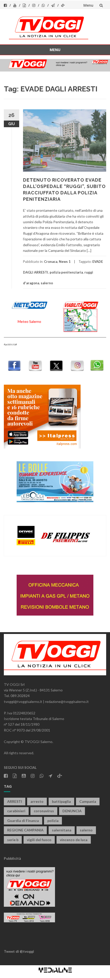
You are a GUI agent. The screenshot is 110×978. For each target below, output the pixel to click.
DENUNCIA (72, 811)
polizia (53, 820)
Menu (88, 5)
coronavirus (44, 811)
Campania (87, 801)
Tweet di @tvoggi (19, 951)
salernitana (61, 830)
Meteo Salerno (29, 321)
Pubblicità (12, 858)
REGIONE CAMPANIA (25, 830)
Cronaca (50, 262)
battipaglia (61, 801)
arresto (36, 801)
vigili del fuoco (39, 840)
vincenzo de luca (73, 840)
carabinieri (16, 811)
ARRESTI (14, 801)
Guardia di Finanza (23, 820)
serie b (12, 840)
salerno (47, 283)
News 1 (65, 262)
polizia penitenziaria (66, 272)
